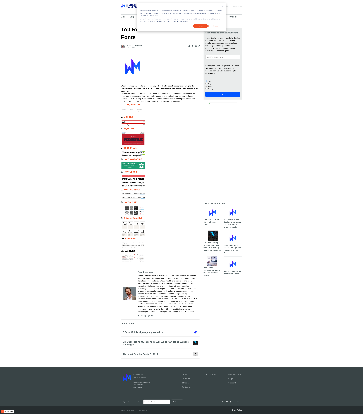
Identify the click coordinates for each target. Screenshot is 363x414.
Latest (123, 17)
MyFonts (129, 128)
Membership (234, 375)
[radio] (222, 81)
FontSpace (130, 171)
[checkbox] (222, 85)
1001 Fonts (130, 148)
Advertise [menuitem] (186, 379)
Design (132, 17)
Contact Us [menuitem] (186, 387)
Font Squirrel (132, 189)
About (185, 375)
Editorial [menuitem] (185, 383)
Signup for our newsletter (132, 402)
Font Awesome (133, 159)
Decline (215, 26)
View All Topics (232, 17)
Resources (211, 375)
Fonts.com (130, 202)
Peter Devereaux (145, 272)
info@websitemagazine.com (141, 382)
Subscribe (237, 6)
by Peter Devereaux (134, 45)
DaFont (128, 116)
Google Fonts (132, 104)
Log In (227, 6)
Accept (200, 26)
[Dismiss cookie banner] (222, 7)
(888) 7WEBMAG (138, 385)
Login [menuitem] (230, 379)
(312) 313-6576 (137, 387)
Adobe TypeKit (133, 218)
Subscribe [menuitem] (232, 383)
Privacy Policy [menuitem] (236, 410)
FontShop (131, 238)
